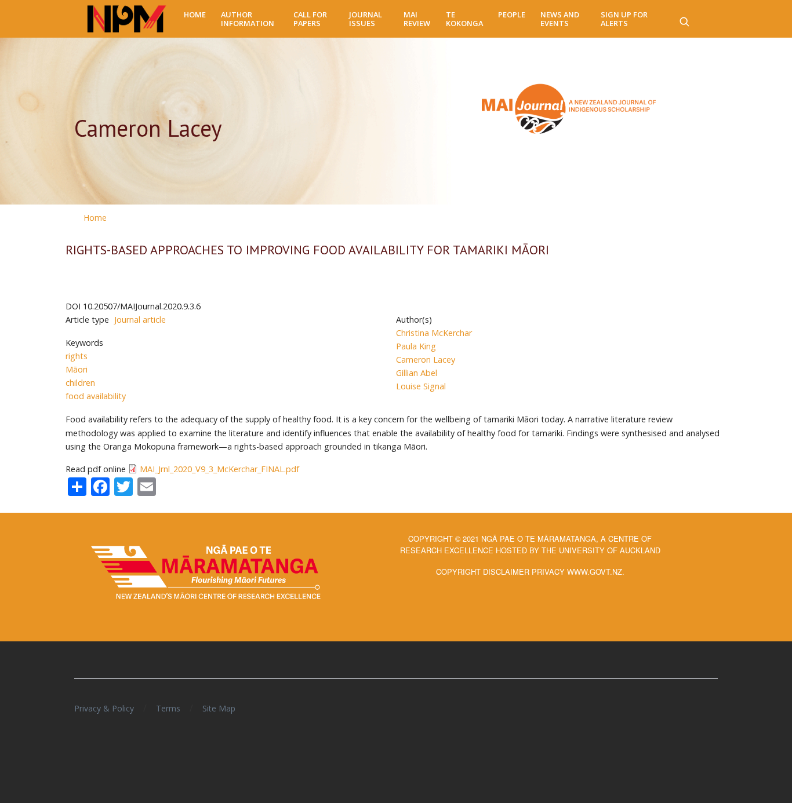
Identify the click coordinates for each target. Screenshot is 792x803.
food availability (96, 396)
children (80, 382)
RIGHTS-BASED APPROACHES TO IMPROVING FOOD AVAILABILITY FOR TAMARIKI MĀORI (307, 250)
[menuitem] (194, 15)
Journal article (140, 319)
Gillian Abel (416, 372)
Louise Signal (421, 386)
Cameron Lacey (425, 359)
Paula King (416, 346)
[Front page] (127, 19)
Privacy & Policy (104, 708)
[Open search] (684, 19)
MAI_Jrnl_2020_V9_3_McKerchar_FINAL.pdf (219, 469)
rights (77, 356)
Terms (168, 708)
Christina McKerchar (434, 332)
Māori (77, 369)
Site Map (218, 708)
